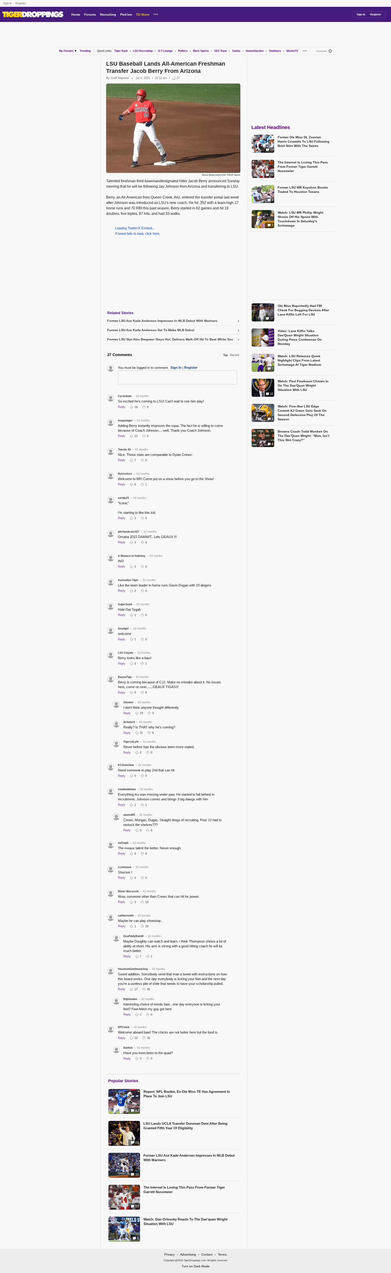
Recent (234, 355)
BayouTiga (125, 677)
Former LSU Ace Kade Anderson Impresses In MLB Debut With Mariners (189, 1157)
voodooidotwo (127, 789)
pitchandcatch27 (128, 531)
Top (225, 355)
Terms (222, 1254)
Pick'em (126, 14)
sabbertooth (126, 915)
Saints (236, 51)
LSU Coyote (125, 652)
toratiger (123, 628)
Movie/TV (292, 51)
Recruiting (108, 14)
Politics (183, 51)
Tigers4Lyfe (131, 741)
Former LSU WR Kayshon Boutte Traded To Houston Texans (303, 190)
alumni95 (129, 814)
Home (75, 14)
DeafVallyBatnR (133, 936)
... (155, 13)
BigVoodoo (130, 999)
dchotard (129, 722)
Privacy (169, 1254)
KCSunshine (126, 765)
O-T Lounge (165, 51)
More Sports (201, 51)
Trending (85, 51)
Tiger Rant (121, 51)
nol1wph (123, 843)
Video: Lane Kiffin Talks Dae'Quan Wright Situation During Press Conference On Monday (300, 337)
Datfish (128, 1047)
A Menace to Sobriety (131, 556)
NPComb (123, 1027)
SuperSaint (125, 604)
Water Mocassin (128, 891)
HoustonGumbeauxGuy (133, 969)
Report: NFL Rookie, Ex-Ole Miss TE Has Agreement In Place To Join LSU (186, 1094)
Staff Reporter (120, 78)
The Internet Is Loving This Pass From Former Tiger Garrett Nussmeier (184, 1189)
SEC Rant (220, 51)
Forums (90, 14)
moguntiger (125, 420)
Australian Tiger (128, 580)
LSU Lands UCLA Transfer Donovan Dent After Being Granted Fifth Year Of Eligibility (185, 1126)
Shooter (128, 702)
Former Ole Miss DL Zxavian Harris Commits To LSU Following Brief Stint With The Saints (303, 141)
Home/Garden (255, 51)
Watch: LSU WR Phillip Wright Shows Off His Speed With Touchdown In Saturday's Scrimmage (300, 219)
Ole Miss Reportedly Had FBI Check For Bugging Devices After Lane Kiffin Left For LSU (303, 310)
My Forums (66, 51)
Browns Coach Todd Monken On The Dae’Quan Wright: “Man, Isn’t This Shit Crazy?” (303, 436)
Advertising (188, 1254)
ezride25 (123, 498)
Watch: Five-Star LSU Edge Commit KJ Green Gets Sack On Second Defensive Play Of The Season (302, 412)
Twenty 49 (124, 449)
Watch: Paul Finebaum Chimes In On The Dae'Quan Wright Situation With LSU (303, 385)
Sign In (7, 3)
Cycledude (125, 396)
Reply (121, 407)
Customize (321, 51)
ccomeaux (124, 867)
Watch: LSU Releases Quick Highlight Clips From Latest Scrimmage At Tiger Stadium (299, 360)
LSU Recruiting (143, 51)
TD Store (142, 14)
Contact (206, 1254)
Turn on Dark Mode (196, 1266)
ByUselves (125, 473)
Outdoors (275, 51)
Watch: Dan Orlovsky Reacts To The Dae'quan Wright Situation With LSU (185, 1221)
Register (20, 3)
